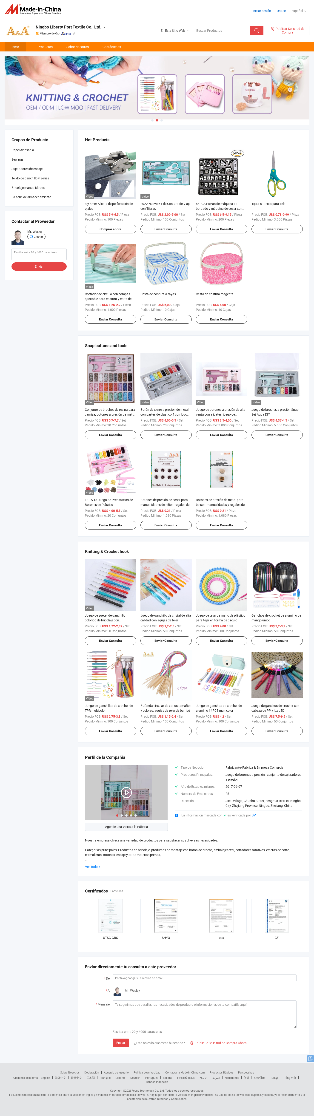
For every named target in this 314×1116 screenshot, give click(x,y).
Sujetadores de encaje (27, 169)
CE (277, 937)
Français (105, 1077)
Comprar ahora (110, 229)
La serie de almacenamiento (31, 197)
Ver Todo (91, 866)
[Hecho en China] (34, 9)
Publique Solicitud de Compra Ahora (218, 1043)
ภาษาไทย (259, 1077)
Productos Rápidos (221, 1072)
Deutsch (135, 1077)
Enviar (120, 1042)
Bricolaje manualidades (28, 187)
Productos (45, 47)
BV (254, 815)
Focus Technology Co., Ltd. (148, 1090)
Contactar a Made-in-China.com (185, 1072)
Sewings (17, 159)
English (45, 1077)
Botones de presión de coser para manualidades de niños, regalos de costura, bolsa (164, 505)
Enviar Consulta (165, 229)
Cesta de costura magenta (215, 294)
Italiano (167, 1077)
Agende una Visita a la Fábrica (126, 826)
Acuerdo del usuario (116, 1072)
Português (151, 1077)
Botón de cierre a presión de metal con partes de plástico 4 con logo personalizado (164, 414)
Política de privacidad (147, 1072)
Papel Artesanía (22, 150)
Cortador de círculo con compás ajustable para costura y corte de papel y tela (108, 299)
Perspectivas (246, 1072)
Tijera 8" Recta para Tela (268, 203)
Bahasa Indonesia (157, 1082)
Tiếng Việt (289, 1077)
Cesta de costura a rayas (158, 294)
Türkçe (274, 1077)
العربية (216, 1077)
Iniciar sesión (261, 10)
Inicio (15, 47)
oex (221, 937)
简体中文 (60, 1077)
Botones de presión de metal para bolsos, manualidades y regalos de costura (220, 505)
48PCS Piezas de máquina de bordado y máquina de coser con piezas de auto (219, 208)
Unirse (281, 10)
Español (120, 1077)
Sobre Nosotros (77, 47)
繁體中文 (76, 1077)
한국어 (203, 1077)
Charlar (38, 236)
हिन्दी (246, 1077)
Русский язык (185, 1077)
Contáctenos (112, 47)
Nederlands (232, 1077)
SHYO (166, 937)
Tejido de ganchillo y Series (30, 178)
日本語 (91, 1077)
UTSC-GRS (110, 937)
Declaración (91, 1072)
